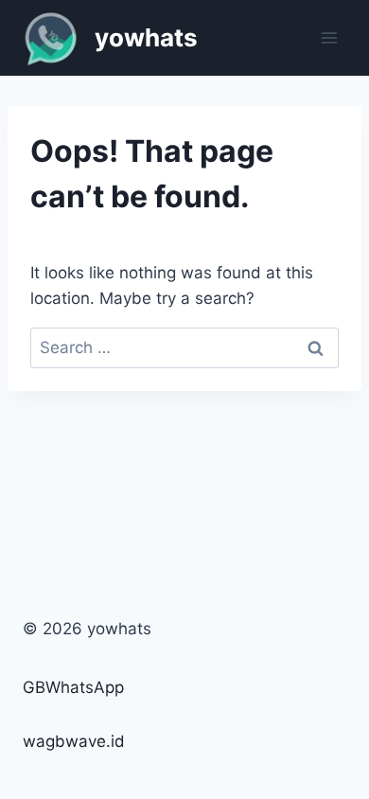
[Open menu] (328, 37)
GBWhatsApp (73, 687)
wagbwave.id (74, 741)
